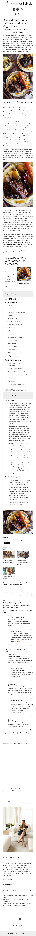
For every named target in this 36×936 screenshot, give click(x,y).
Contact (18, 933)
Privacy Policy (26, 933)
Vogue (17, 925)
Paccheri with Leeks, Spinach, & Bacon (14, 905)
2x (14, 299)
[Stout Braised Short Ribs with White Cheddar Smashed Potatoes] (23, 554)
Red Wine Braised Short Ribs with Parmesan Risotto (8, 560)
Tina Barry (11, 684)
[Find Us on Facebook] (17, 9)
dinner (27, 583)
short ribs (15, 584)
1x (10, 299)
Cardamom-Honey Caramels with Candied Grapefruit (26, 595)
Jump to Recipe (18, 32)
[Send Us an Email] (14, 9)
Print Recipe (24, 284)
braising (23, 583)
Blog (7, 933)
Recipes (12, 933)
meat (11, 584)
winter (20, 584)
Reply (31, 629)
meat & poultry (12, 583)
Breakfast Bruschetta (9, 593)
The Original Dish (22, 29)
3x (17, 299)
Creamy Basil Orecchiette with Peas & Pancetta (17, 903)
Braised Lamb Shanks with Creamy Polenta (9, 576)
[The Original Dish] (18, 3)
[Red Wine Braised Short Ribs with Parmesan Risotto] (9, 554)
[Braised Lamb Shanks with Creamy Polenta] (9, 570)
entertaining (6, 584)
